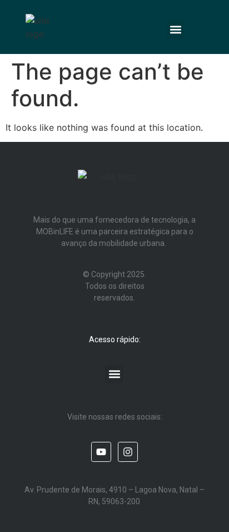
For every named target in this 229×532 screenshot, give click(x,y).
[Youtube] (101, 452)
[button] (175, 30)
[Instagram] (128, 452)
